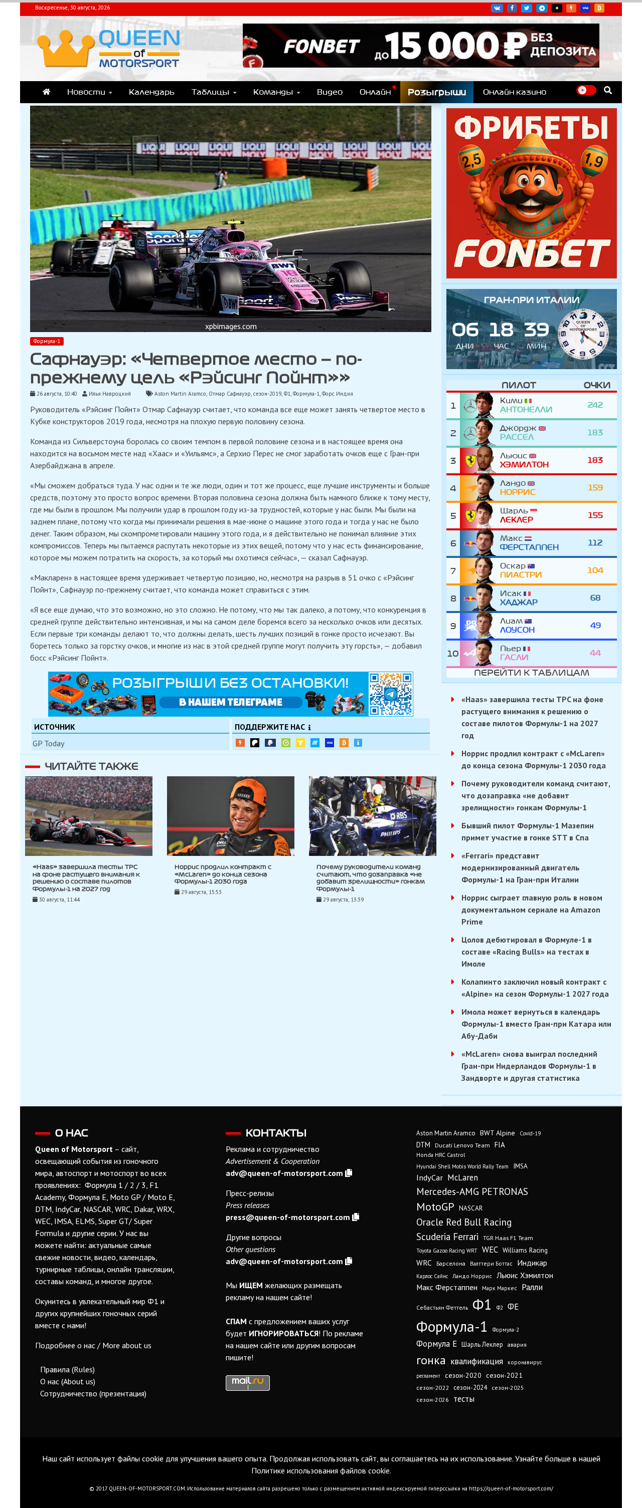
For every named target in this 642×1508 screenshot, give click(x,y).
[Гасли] (480, 653)
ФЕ (513, 1306)
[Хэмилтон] (480, 460)
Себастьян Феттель (442, 1307)
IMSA (520, 1165)
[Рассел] (480, 433)
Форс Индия (337, 393)
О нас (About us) (67, 1381)
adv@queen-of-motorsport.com (284, 1173)
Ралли (532, 1287)
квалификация (476, 1361)
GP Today (48, 743)
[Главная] (46, 92)
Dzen (557, 8)
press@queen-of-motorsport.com (288, 1217)
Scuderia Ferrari (447, 1237)
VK (497, 8)
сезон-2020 (463, 1375)
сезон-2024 (470, 1387)
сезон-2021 (504, 1375)
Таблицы (211, 92)
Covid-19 (530, 1133)
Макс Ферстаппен (446, 1287)
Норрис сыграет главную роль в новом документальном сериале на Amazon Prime (531, 909)
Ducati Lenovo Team (462, 1145)
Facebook (512, 8)
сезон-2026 (432, 1399)
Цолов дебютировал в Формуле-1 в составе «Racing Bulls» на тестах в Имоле (526, 952)
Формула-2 (506, 1329)
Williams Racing (525, 1250)
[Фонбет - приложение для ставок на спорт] (421, 65)
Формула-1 (47, 341)
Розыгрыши (437, 92)
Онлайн (375, 92)
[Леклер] (480, 515)
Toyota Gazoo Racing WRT (446, 1250)
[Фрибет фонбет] (531, 275)
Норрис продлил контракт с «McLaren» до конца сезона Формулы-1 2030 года (223, 874)
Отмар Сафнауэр (230, 393)
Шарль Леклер (482, 1344)
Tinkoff (300, 742)
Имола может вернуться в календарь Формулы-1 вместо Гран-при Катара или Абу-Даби (536, 1024)
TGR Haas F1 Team (508, 1238)
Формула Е (436, 1343)
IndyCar (429, 1177)
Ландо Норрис (472, 1276)
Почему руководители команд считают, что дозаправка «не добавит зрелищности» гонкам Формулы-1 (535, 795)
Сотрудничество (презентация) (93, 1393)
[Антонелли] (480, 405)
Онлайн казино (514, 92)
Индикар (532, 1263)
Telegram (542, 8)
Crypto (599, 8)
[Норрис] (480, 488)
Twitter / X (526, 8)
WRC (424, 1263)
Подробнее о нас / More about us (93, 1345)
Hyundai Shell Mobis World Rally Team (462, 1166)
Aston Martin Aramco (180, 393)
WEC (490, 1249)
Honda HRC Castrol (440, 1154)
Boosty (571, 8)
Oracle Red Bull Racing (464, 1222)
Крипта (344, 742)
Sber (285, 742)
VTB (314, 742)
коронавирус (525, 1362)
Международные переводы (329, 742)
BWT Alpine (497, 1132)
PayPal (270, 743)
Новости (86, 92)
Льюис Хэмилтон (525, 1275)
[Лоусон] (480, 626)
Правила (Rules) (67, 1369)
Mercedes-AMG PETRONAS (472, 1191)
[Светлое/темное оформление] (586, 90)
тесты (463, 1398)
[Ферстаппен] (480, 543)
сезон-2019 (267, 393)
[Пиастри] (480, 570)
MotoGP (435, 1206)
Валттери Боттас (491, 1263)
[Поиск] (608, 90)
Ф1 (287, 393)
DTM (423, 1144)
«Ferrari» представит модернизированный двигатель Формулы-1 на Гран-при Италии (520, 867)
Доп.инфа (358, 743)
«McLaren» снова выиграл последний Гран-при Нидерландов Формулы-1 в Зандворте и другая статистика (529, 1066)
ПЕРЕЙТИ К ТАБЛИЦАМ (531, 673)
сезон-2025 (508, 1387)
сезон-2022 (432, 1387)
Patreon (254, 742)
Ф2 (500, 1307)
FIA (500, 1144)
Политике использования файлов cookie (320, 1470)
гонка (431, 1360)
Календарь (152, 92)
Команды (273, 92)
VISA (585, 8)
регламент (428, 1375)
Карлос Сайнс (432, 1276)
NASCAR (471, 1208)
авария (517, 1344)
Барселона (450, 1263)
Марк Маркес (499, 1288)
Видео (330, 92)
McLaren (462, 1177)
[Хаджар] (480, 598)
